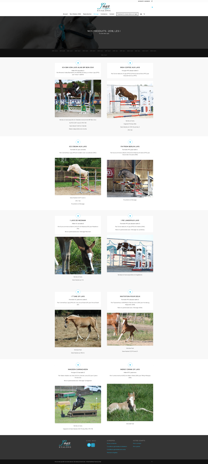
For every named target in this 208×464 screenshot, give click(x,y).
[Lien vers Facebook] (152, 1)
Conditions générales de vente (116, 449)
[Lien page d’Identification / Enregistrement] (141, 14)
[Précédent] (58, 98)
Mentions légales (112, 452)
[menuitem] (65, 14)
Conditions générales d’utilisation (117, 446)
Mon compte (137, 443)
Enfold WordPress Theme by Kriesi (93, 461)
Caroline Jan (82, 461)
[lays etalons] (104, 7)
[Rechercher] (144, 14)
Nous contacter (112, 443)
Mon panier (136, 446)
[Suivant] (97, 98)
